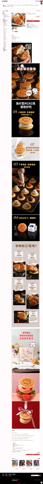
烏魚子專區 (5, 33)
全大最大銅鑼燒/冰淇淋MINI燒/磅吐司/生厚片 (7, 17)
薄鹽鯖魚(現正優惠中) (5, 25)
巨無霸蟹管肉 (5, 36)
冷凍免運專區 (5, 23)
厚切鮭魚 (4, 34)
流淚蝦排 (4, 37)
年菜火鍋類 (5, 24)
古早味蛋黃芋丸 (5, 38)
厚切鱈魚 (4, 35)
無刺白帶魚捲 (5, 39)
